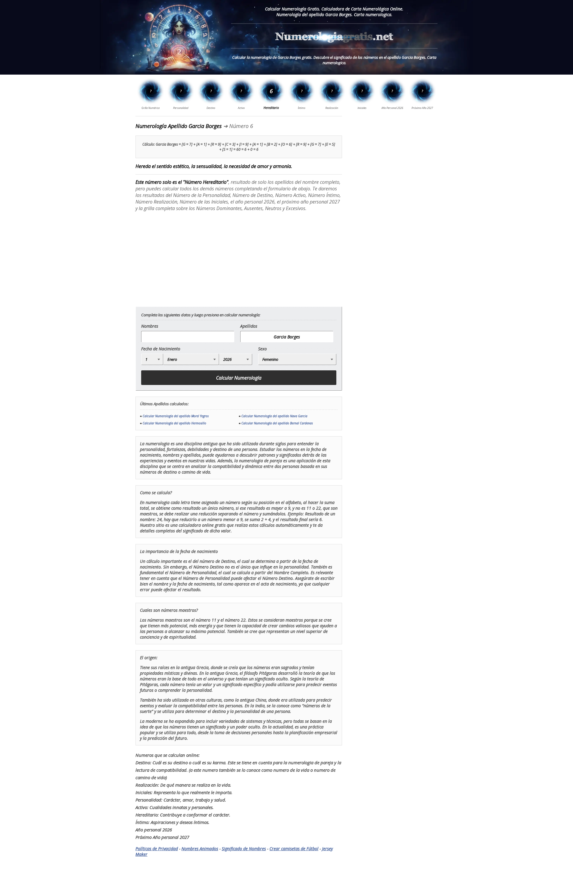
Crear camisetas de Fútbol (293, 848)
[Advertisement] (185, 259)
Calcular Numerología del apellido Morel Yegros (176, 416)
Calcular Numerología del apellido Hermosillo (174, 423)
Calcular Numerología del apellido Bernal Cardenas (277, 423)
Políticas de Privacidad (156, 848)
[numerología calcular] (334, 46)
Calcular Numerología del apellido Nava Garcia (274, 416)
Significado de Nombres (244, 848)
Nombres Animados (199, 848)
